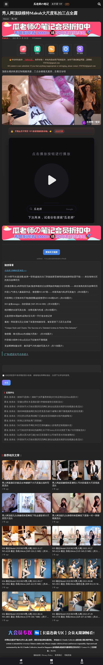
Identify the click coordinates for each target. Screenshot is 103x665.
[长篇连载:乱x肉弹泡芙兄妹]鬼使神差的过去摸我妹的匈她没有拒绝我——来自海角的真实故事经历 (51, 286)
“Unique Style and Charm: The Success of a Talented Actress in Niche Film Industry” (41, 328)
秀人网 (14, 19)
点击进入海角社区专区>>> (16, 271)
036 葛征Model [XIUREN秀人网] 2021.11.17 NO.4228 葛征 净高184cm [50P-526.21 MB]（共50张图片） (26, 551)
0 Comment (36, 38)
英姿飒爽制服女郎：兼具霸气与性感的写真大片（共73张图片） (35, 346)
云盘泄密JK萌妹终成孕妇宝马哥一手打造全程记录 (28, 316)
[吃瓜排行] (23, 50)
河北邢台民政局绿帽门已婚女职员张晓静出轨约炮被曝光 (44, 416)
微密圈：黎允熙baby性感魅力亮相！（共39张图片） (29, 334)
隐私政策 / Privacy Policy (43, 655)
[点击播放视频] (51, 180)
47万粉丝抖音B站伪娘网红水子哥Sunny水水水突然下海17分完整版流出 (51, 430)
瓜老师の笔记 (41, 4)
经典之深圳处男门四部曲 (29, 420)
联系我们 (58, 655)
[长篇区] (37, 50)
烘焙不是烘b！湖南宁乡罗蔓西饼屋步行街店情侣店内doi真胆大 (47, 397)
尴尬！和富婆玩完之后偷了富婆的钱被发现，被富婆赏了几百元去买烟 (38, 322)
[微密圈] (65, 50)
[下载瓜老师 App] (67, 4)
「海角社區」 (28, 60)
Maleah (6, 19)
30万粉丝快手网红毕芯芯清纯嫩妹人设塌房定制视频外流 (44, 425)
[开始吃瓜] (51, 50)
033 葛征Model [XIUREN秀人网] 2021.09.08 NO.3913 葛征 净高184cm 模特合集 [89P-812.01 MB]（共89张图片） (76, 584)
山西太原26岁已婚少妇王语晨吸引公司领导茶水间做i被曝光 (46, 435)
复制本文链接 (51, 252)
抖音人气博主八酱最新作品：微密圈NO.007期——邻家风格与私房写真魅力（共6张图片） (47, 292)
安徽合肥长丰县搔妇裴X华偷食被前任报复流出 (40, 402)
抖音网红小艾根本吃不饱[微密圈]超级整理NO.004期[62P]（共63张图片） (39, 298)
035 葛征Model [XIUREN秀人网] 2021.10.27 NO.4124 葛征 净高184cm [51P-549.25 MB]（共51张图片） (76, 551)
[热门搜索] (79, 50)
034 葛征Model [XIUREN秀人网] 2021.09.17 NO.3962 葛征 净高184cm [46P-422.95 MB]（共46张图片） (26, 584)
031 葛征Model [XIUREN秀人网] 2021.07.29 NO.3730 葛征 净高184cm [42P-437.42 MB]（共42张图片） (76, 617)
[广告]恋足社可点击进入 (16, 354)
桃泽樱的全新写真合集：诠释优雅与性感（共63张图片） (31, 310)
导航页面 (67, 655)
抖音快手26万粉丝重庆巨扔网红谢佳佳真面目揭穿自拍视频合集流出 (50, 406)
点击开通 (59, 131)
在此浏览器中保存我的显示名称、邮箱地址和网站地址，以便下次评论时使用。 (38, 375)
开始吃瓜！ (6, 38)
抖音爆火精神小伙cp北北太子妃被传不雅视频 (26, 340)
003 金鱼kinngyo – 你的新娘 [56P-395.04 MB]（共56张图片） (33, 304)
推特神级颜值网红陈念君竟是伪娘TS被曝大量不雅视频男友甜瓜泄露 (50, 411)
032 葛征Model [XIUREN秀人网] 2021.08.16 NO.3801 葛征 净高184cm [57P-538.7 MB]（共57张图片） (25, 617)
